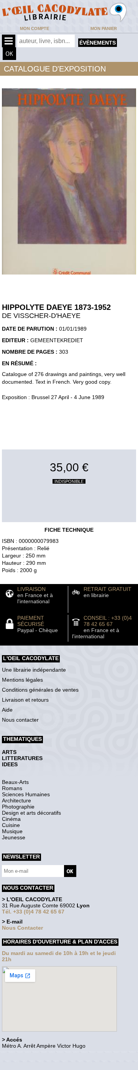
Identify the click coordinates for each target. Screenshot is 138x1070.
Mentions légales (22, 680)
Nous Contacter (22, 928)
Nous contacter (20, 720)
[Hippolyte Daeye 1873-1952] (69, 276)
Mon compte (34, 28)
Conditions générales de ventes (40, 690)
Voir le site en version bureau (42, 1056)
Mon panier (103, 28)
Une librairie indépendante (34, 670)
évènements (97, 43)
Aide (7, 710)
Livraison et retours (25, 700)
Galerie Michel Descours (37, 1066)
